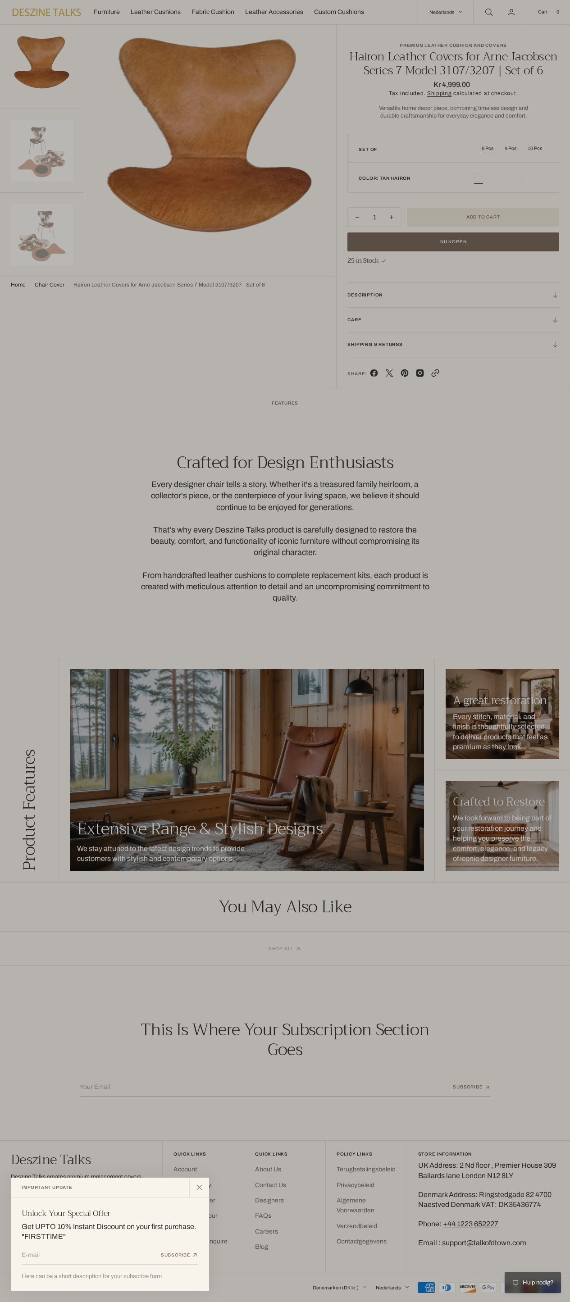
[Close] (199, 1187)
